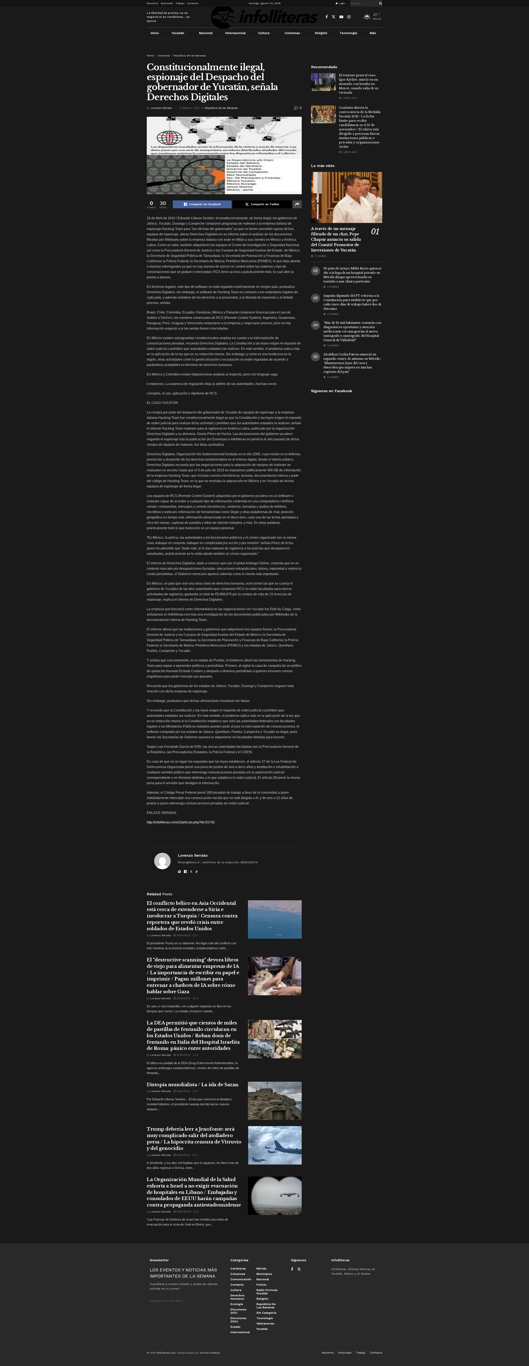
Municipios (264, 1273)
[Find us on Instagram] (348, 17)
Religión (321, 33)
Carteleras (238, 1268)
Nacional (206, 33)
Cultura (263, 33)
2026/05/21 (183, 1155)
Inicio (155, 33)
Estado (235, 1326)
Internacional (235, 33)
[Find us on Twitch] (356, 17)
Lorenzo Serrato (161, 108)
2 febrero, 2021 (189, 108)
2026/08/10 (183, 998)
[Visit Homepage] (264, 17)
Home (150, 55)
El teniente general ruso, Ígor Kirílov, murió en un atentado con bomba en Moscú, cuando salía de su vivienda (358, 83)
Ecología (236, 1304)
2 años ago (349, 97)
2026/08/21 (183, 935)
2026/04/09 (183, 1211)
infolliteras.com (166, 1352)
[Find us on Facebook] (326, 17)
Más (373, 33)
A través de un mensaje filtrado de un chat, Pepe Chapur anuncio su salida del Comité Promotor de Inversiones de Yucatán (336, 239)
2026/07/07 (183, 1055)
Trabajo (180, 3)
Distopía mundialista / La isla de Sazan (192, 1084)
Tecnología (348, 33)
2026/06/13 (183, 1091)
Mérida (261, 1268)
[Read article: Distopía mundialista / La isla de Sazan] (275, 1101)
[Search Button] (379, 3)
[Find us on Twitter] (333, 16)
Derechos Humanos (237, 1297)
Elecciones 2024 (238, 1319)
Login (341, 3)
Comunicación (240, 1279)
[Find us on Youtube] (341, 17)
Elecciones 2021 (238, 1311)
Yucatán (178, 33)
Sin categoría (266, 1312)
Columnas (292, 33)
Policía (261, 1284)
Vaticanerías (265, 1323)
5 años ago (349, 152)
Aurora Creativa (209, 1352)
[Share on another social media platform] (297, 204)
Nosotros (152, 3)
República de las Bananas (190, 55)
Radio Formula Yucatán (267, 1291)
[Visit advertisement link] (264, 50)
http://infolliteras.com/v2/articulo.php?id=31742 (181, 822)
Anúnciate (167, 3)
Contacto (192, 3)
